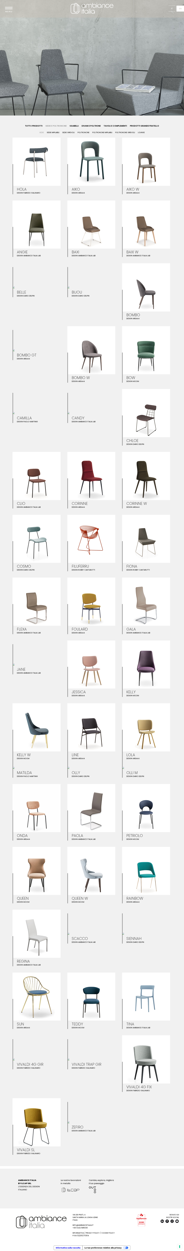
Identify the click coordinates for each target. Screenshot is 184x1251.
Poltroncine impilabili (102, 132)
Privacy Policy (93, 1233)
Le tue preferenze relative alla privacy (103, 1247)
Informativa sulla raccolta (68, 1247)
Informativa (78, 1233)
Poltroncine (83, 132)
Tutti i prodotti (33, 125)
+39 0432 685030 (80, 1228)
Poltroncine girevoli (125, 132)
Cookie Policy (108, 1233)
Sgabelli (74, 125)
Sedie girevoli (68, 132)
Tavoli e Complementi (115, 125)
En (180, 8)
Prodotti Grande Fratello (144, 125)
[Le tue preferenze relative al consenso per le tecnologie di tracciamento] (179, 1246)
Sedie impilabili (53, 132)
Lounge (141, 132)
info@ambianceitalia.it (83, 1225)
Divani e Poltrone (91, 125)
